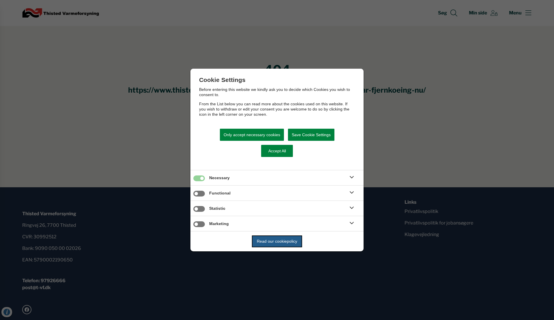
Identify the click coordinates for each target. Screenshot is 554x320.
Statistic (217, 208)
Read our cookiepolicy (277, 241)
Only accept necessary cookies (252, 134)
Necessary (219, 177)
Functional (220, 193)
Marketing (219, 223)
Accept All (277, 151)
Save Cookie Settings (311, 134)
